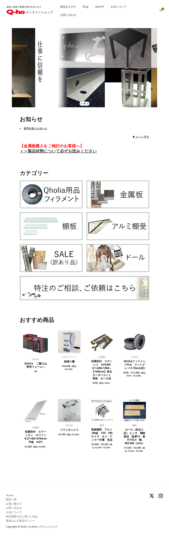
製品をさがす (68, 6)
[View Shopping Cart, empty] (160, 10)
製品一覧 (11, 499)
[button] (81, 103)
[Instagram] (160, 495)
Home (9, 495)
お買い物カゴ (14, 504)
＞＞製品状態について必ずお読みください (58, 150)
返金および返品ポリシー (20, 520)
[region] (84, 67)
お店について (118, 6)
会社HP (99, 6)
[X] (151, 495)
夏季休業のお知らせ (35, 128)
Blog (85, 6)
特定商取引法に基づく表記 (22, 516)
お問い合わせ (68, 15)
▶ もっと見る (141, 136)
